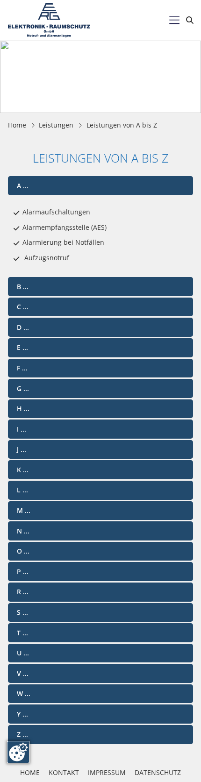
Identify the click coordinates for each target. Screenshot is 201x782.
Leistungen (56, 125)
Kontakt (64, 772)
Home (17, 125)
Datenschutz (158, 772)
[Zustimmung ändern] (18, 752)
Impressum (107, 772)
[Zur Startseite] (49, 20)
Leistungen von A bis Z (121, 125)
